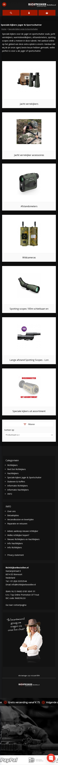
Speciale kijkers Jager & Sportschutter (23, 29)
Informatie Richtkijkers (17, 485)
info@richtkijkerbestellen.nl (24, 584)
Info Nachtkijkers (15, 543)
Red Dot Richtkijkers (16, 469)
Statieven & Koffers (16, 481)
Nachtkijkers (13, 473)
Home (3, 29)
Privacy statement (15, 555)
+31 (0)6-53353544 (18, 581)
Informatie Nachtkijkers (18, 489)
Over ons (11, 511)
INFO (9, 494)
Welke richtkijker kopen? (18, 535)
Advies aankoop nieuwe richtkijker (22, 531)
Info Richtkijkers (14, 547)
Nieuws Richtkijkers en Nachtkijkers (23, 539)
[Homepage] (42, 4)
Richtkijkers (12, 465)
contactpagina (19, 605)
